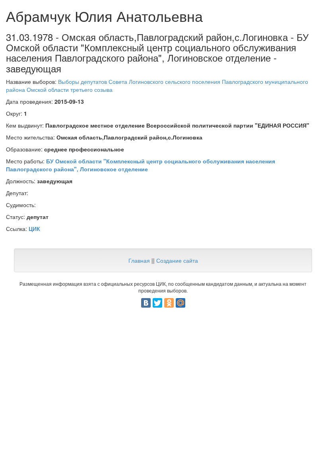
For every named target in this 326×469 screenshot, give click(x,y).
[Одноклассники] (169, 303)
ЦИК (34, 229)
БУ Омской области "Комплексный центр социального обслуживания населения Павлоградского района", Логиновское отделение (140, 165)
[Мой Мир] (180, 303)
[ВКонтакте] (146, 303)
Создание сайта (177, 260)
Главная (139, 260)
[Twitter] (157, 303)
